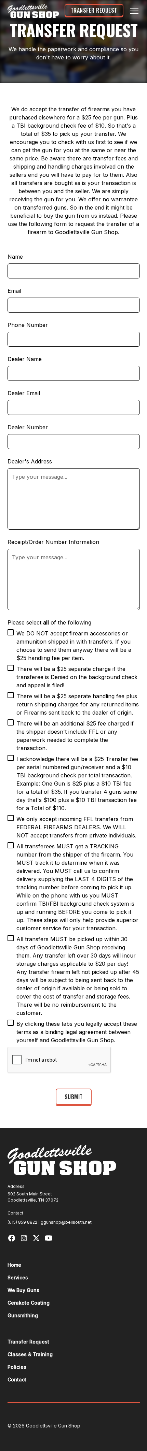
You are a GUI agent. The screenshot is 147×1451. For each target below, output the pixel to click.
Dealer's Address (30, 461)
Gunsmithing (23, 1315)
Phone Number (28, 324)
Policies (17, 1367)
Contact (17, 1379)
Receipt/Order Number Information (53, 541)
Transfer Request (94, 10)
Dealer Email (24, 393)
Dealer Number (28, 427)
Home (14, 1265)
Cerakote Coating (29, 1303)
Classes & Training (30, 1354)
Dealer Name (25, 359)
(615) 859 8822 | (24, 1222)
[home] (33, 11)
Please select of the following (49, 622)
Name (15, 256)
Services (18, 1277)
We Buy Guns (23, 1290)
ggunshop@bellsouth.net (66, 1222)
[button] (133, 11)
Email (14, 290)
